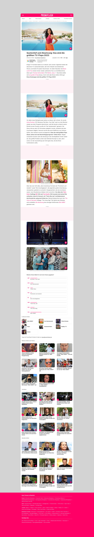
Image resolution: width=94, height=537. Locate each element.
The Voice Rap (33, 308)
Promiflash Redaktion (40, 57)
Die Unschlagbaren (35, 298)
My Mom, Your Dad (35, 279)
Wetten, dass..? (51, 73)
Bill (36, 194)
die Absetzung (40, 202)
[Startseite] (47, 15)
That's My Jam (33, 303)
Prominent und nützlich (36, 293)
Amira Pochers (31, 122)
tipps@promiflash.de (47, 337)
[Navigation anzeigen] (22, 15)
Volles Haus (33, 289)
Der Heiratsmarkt (34, 284)
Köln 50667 (62, 202)
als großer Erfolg (33, 75)
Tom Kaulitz (46, 194)
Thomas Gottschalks (38, 73)
